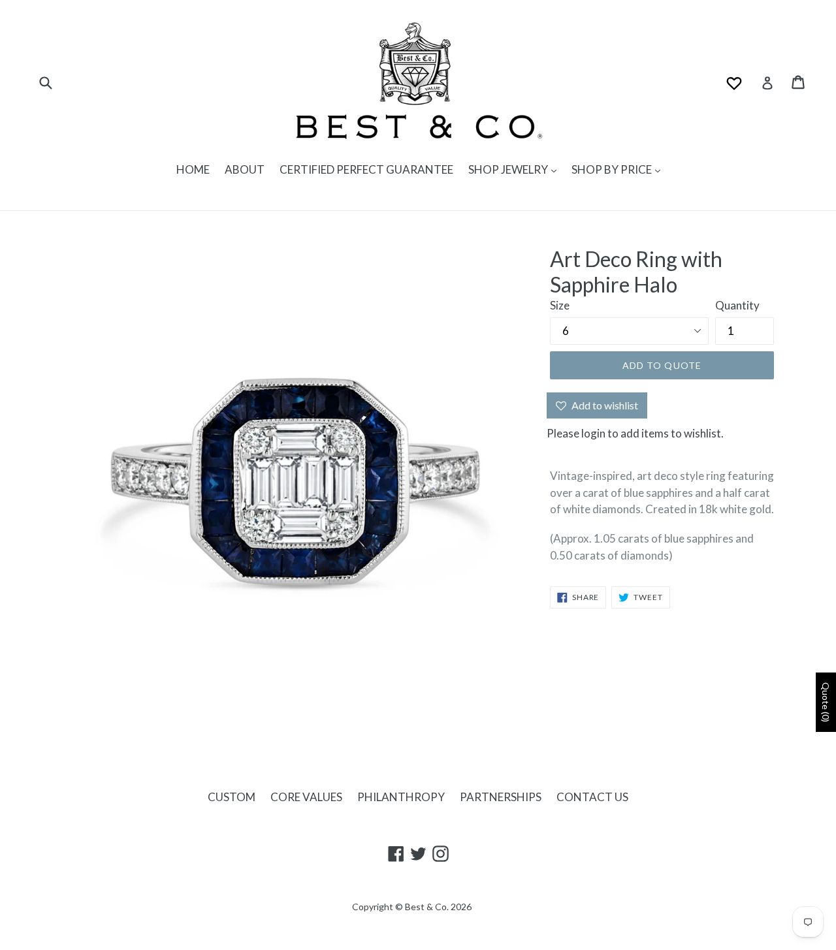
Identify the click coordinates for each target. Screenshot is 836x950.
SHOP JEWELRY (509, 169)
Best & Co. (427, 906)
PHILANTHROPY (401, 797)
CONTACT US (592, 797)
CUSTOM (231, 797)
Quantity (737, 305)
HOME (193, 169)
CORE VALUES (306, 797)
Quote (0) (825, 702)
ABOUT (245, 169)
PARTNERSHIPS (500, 797)
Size (560, 305)
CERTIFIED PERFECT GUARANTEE (366, 169)
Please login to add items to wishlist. (635, 433)
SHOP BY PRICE (612, 169)
